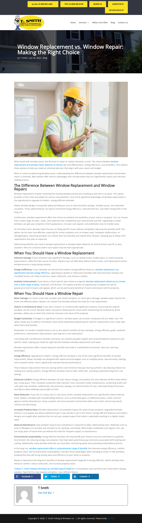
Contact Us (123, 22)
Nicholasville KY (116, 10)
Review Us (97, 4)
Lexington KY (118, 4)
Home (73, 22)
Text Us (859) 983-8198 (73, 4)
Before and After (100, 22)
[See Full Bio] (53, 493)
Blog (113, 22)
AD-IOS (111, 518)
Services (83, 22)
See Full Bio (45, 492)
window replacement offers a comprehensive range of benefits (58, 448)
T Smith (23, 58)
